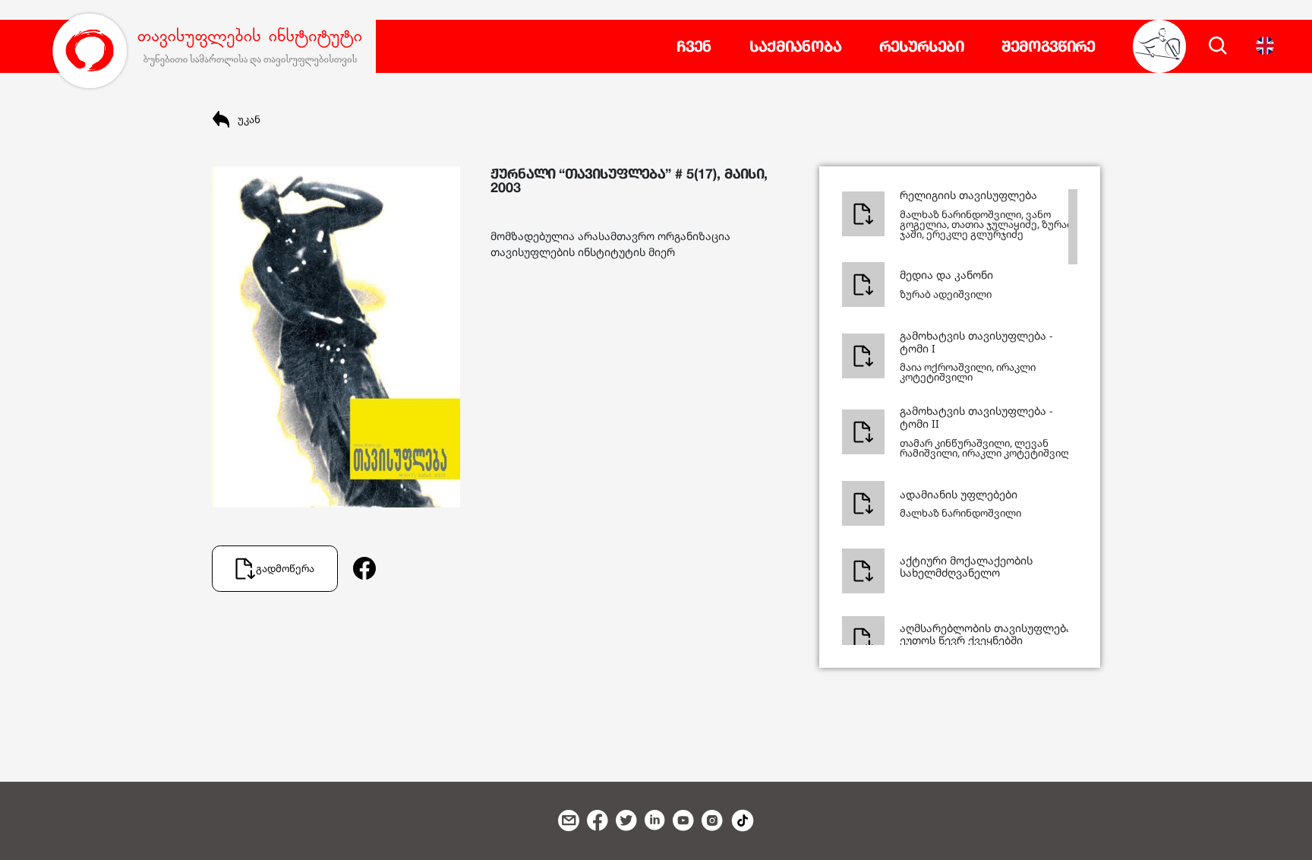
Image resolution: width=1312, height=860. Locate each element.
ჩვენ (693, 46)
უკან (249, 119)
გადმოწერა (285, 568)
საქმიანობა (795, 46)
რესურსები (921, 46)
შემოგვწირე (1048, 46)
